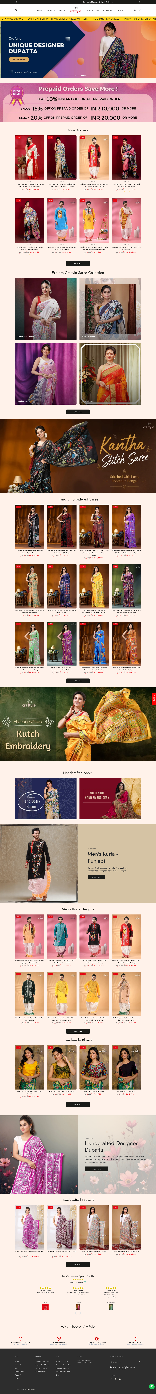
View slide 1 (66, 74)
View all (78, 263)
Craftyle (22, 1389)
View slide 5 (89, 74)
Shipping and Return (43, 1361)
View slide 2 (72, 74)
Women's (18, 1365)
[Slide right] (139, 2)
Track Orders (19, 1371)
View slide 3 (78, 74)
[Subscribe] (140, 1362)
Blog (57, 1375)
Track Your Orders (62, 1361)
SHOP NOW (96, 877)
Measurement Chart (63, 1368)
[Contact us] (152, 1386)
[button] (16, 10)
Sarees (17, 1361)
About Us (18, 1375)
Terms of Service (41, 1368)
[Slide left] (16, 2)
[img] (78, 1279)
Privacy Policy (40, 1371)
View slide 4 (83, 74)
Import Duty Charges (43, 1365)
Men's (17, 1368)
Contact (17, 1378)
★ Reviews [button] (154, 699)
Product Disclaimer (63, 1371)
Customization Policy (63, 1365)
